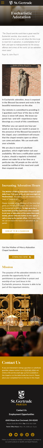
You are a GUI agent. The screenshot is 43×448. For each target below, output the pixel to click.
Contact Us (21, 410)
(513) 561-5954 (30, 370)
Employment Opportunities (21, 414)
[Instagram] (21, 434)
